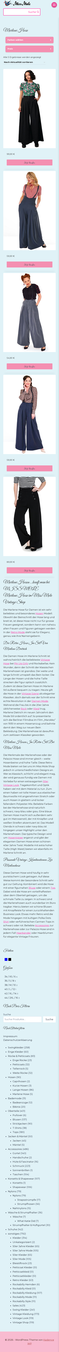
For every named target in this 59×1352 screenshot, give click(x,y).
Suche (7, 1014)
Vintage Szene (30, 693)
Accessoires (42, 925)
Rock (24, 708)
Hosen (39, 613)
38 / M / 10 (10, 985)
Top (53, 887)
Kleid (36, 708)
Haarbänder (23, 933)
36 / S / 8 (9, 980)
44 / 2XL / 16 (11, 997)
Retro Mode (18, 632)
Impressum (10, 1036)
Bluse (32, 887)
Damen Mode (40, 701)
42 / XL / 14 (10, 993)
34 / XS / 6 (10, 976)
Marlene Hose (15, 595)
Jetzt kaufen (29, 162)
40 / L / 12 (10, 989)
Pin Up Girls (21, 663)
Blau (7, 960)
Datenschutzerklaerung (17, 1040)
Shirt (6, 921)
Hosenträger (15, 837)
